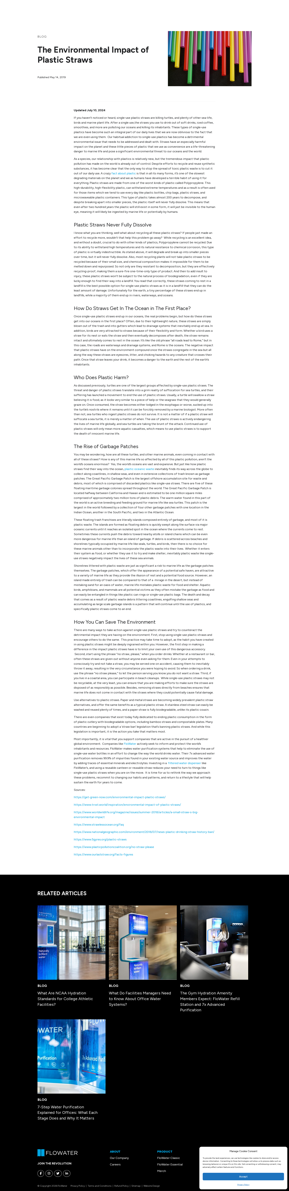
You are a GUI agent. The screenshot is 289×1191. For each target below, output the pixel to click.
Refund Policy (121, 1185)
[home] (57, 1152)
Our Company (119, 1158)
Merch (161, 1171)
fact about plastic (123, 173)
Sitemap (136, 1185)
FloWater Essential (170, 1164)
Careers (115, 1164)
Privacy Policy (243, 1184)
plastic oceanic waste (139, 469)
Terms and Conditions (100, 1185)
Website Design (151, 1185)
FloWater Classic (168, 1158)
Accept (243, 1176)
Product (164, 1151)
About (115, 1151)
